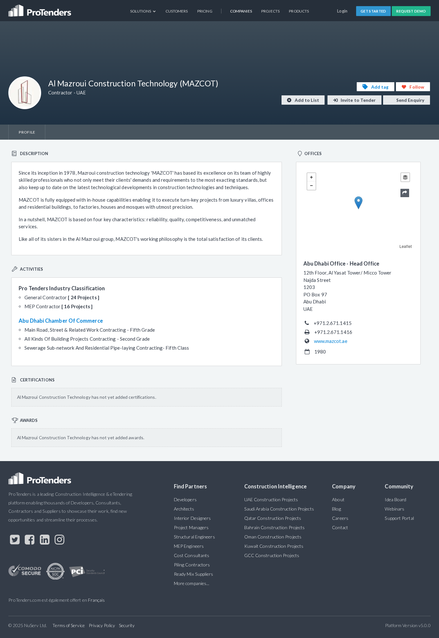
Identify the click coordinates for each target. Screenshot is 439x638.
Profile (27, 132)
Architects (184, 508)
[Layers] (405, 177)
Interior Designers (192, 518)
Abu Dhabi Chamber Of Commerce (61, 321)
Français (96, 600)
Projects (270, 11)
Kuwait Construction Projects (273, 546)
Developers (185, 499)
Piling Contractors (192, 564)
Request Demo (411, 11)
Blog (336, 508)
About (338, 499)
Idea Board (395, 499)
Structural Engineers (194, 536)
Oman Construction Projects (272, 536)
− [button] (311, 185)
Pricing (204, 11)
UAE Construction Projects (271, 499)
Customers (177, 11)
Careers (340, 518)
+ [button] (311, 177)
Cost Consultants (191, 555)
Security (127, 625)
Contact (340, 527)
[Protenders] (40, 8)
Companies (241, 11)
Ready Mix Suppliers (193, 574)
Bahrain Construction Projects (274, 527)
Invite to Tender (358, 100)
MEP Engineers (189, 546)
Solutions (141, 11)
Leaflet (405, 246)
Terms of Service (68, 625)
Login (342, 10)
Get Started (373, 11)
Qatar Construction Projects (272, 518)
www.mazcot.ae (330, 341)
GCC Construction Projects (271, 555)
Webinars (394, 508)
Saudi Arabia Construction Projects (279, 508)
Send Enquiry (409, 100)
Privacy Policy (102, 625)
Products (299, 11)
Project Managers (191, 527)
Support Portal (399, 518)
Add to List (306, 100)
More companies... (192, 583)
